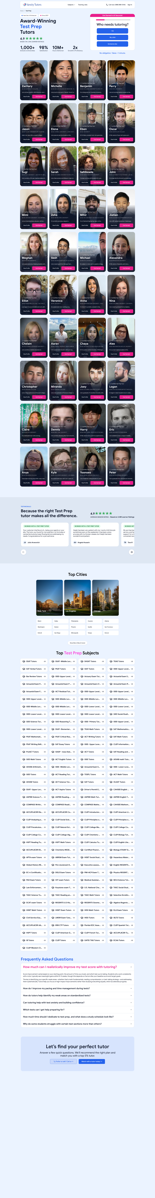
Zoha (54, 215)
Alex (112, 343)
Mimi (25, 215)
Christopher (29, 386)
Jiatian (113, 215)
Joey (83, 386)
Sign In (130, 5)
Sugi (24, 172)
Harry (83, 429)
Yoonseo (85, 472)
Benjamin (86, 86)
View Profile (26, 96)
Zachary (27, 86)
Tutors (22, 11)
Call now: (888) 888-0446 (117, 5)
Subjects (70, 5)
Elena (54, 129)
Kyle (54, 472)
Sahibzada (86, 172)
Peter (112, 472)
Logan (113, 386)
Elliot (25, 300)
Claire (26, 429)
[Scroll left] (23, 552)
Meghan (27, 258)
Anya (25, 472)
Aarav (55, 343)
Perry (112, 86)
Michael (85, 258)
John (112, 172)
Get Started (39, 96)
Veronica (56, 300)
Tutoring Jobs (82, 5)
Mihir (83, 215)
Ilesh (54, 258)
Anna (83, 300)
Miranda (56, 386)
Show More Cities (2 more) (77, 643)
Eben (83, 129)
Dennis (55, 429)
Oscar (113, 129)
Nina (112, 300)
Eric (111, 429)
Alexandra (115, 258)
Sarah (54, 172)
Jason (26, 129)
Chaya (84, 343)
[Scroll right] (131, 552)
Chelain (27, 343)
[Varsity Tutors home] (32, 4)
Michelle (56, 86)
